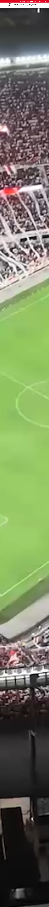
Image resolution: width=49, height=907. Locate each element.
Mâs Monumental (35, 6)
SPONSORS (22, 1)
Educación (25, 6)
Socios (16, 4)
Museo (34, 4)
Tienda (29, 4)
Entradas (23, 4)
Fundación (17, 6)
